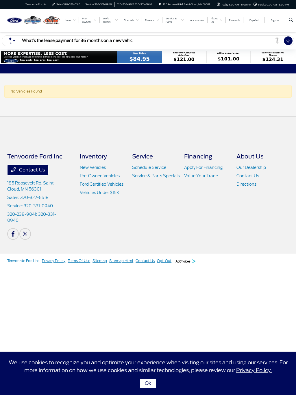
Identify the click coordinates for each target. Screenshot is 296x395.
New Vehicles (93, 167)
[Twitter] (25, 234)
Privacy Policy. (254, 370)
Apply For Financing (203, 167)
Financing (198, 156)
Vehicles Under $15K (99, 192)
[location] (160, 4)
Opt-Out (164, 261)
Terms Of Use (79, 261)
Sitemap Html (121, 261)
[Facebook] (13, 234)
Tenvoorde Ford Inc (23, 261)
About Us (250, 156)
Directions (246, 184)
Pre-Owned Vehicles (100, 175)
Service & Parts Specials (156, 175)
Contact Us (31, 170)
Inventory (93, 156)
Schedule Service (149, 167)
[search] (291, 20)
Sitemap (99, 261)
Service (142, 156)
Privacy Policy (53, 261)
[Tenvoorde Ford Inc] (33, 20)
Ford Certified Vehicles (101, 184)
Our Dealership (251, 167)
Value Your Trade (201, 175)
